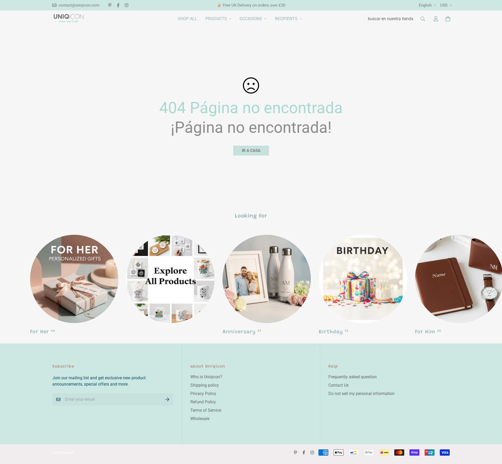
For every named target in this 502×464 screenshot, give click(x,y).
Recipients (286, 18)
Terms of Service (205, 410)
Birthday (334, 332)
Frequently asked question (352, 376)
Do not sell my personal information (361, 393)
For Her (42, 332)
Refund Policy (203, 401)
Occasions (250, 18)
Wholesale (199, 418)
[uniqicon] (68, 18)
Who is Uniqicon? (206, 376)
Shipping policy (204, 385)
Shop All (187, 18)
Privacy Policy (203, 393)
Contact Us (338, 385)
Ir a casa (251, 150)
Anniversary (242, 332)
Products (216, 18)
